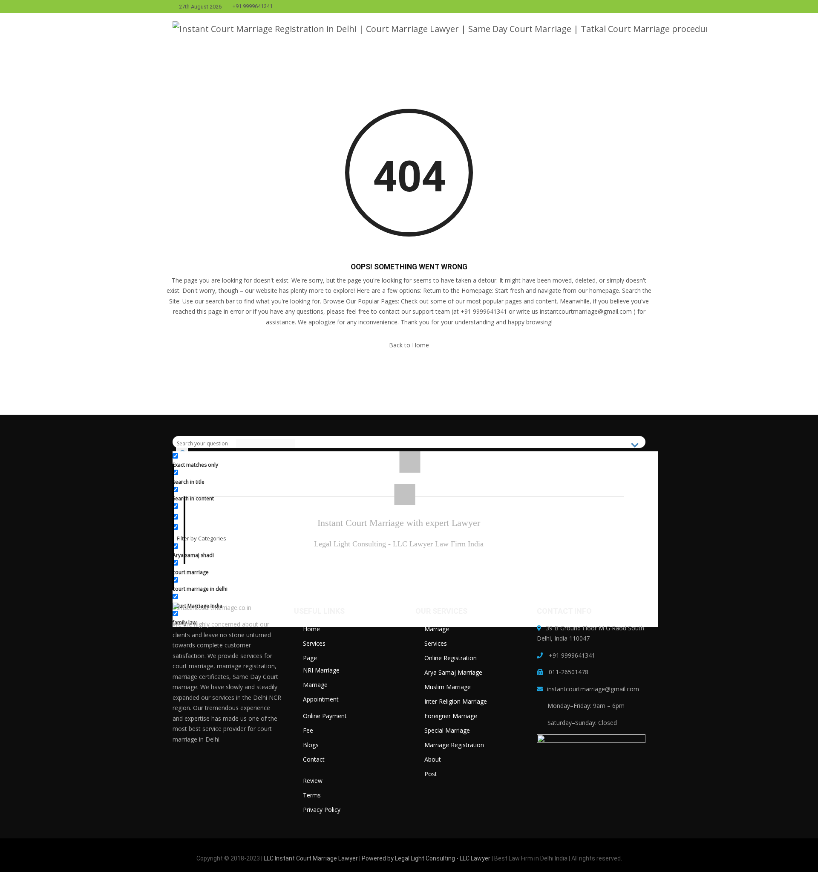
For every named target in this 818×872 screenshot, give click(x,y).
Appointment (321, 699)
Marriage (315, 685)
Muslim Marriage (447, 687)
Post (430, 774)
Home (311, 629)
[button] (730, 29)
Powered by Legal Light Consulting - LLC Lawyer (427, 858)
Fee (308, 730)
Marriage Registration (454, 745)
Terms (312, 795)
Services (314, 643)
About (432, 759)
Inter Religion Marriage (455, 701)
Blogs (311, 745)
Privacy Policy (321, 810)
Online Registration (450, 658)
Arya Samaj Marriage (453, 672)
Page (310, 658)
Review (313, 781)
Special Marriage (447, 730)
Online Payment (325, 716)
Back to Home (409, 345)
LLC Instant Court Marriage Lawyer (311, 858)
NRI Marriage (321, 670)
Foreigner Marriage (450, 716)
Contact (314, 759)
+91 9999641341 (252, 6)
